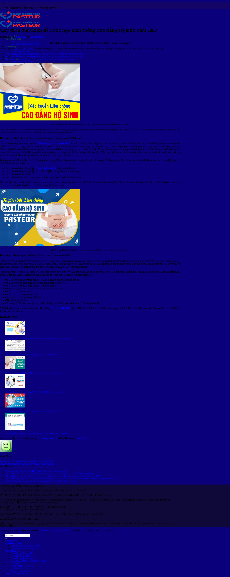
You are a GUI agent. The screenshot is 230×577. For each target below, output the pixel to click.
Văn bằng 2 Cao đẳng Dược (25, 44)
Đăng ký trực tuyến (16, 573)
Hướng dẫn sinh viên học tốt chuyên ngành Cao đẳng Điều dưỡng (40, 481)
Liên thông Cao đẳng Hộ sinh (53, 143)
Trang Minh (37, 37)
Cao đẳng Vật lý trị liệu (23, 558)
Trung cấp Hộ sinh (45, 168)
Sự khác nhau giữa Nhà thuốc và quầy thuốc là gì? (27, 464)
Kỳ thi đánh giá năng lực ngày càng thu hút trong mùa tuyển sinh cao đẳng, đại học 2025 (52, 476)
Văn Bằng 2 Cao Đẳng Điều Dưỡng (29, 561)
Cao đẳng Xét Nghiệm (22, 553)
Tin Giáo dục (12, 563)
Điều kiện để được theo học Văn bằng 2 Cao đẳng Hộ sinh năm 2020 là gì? (44, 56)
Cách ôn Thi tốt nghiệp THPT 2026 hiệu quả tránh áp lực (35, 471)
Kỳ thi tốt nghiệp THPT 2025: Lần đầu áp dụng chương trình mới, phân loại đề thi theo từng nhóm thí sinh (62, 478)
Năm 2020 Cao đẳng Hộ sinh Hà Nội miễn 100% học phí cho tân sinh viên (44, 53)
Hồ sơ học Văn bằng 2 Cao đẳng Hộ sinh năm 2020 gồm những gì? (40, 59)
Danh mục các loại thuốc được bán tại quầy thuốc (27, 461)
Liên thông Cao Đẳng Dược (25, 41)
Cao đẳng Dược (14, 39)
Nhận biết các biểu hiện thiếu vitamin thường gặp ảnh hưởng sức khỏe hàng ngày (49, 473)
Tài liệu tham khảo (20, 571)
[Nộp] (6, 538)
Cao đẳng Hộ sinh (20, 51)
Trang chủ (11, 540)
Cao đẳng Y (11, 46)
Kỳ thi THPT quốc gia (22, 61)
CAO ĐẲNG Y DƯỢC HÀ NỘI (54, 530)
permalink (81, 438)
